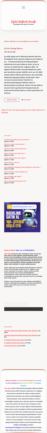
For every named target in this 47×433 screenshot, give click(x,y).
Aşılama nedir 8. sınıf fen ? (12, 162)
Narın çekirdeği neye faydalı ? (13, 176)
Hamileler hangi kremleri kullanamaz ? (15, 149)
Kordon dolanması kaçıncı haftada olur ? (16, 172)
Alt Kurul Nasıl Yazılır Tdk (11, 345)
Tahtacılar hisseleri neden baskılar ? (14, 144)
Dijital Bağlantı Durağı (23, 22)
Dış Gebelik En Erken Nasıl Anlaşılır (14, 340)
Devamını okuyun (13, 100)
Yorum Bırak (27, 100)
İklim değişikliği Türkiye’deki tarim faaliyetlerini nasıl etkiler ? (22, 167)
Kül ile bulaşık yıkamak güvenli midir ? (15, 181)
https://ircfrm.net (8, 110)
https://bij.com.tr (38, 110)
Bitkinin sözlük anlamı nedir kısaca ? (15, 153)
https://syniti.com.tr (23, 110)
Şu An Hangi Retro (13, 48)
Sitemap (4, 112)
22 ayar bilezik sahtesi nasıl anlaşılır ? (15, 158)
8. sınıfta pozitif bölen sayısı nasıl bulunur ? (17, 139)
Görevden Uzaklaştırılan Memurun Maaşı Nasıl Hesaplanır (21, 330)
